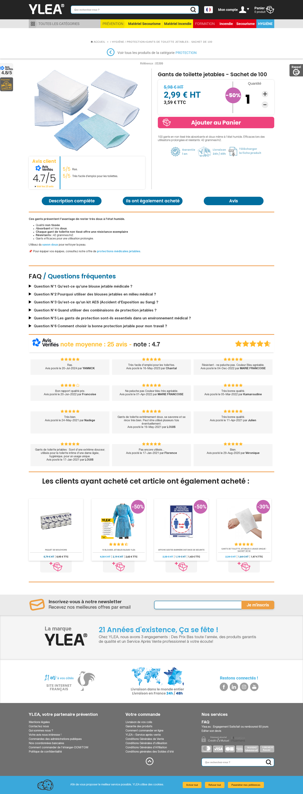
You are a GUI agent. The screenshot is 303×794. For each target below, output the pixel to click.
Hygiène (265, 24)
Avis (233, 201)
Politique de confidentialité (45, 752)
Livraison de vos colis (139, 722)
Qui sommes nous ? (41, 731)
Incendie (226, 24)
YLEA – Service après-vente (143, 735)
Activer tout (192, 785)
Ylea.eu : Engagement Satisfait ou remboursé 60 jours (234, 727)
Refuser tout (214, 785)
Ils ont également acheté (153, 201)
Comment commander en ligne (144, 731)
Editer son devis (211, 731)
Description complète (72, 201)
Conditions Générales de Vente (145, 739)
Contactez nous (39, 726)
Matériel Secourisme (144, 24)
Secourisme (245, 24)
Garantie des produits (139, 726)
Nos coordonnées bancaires (46, 743)
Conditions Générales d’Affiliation (146, 747)
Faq (205, 722)
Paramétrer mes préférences (245, 785)
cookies (158, 784)
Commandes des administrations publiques (55, 739)
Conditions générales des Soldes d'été (150, 752)
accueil (99, 41)
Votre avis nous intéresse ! (45, 735)
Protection (186, 53)
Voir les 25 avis (44, 186)
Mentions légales (39, 722)
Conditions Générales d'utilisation (146, 743)
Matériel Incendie (177, 24)
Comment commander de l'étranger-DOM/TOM (58, 747)
